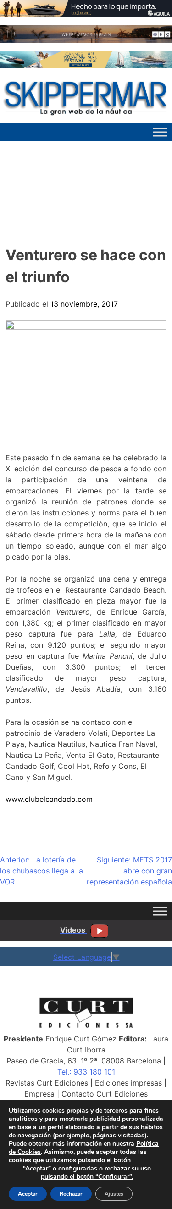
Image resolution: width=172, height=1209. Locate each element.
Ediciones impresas (128, 1082)
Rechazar (71, 1194)
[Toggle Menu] (160, 132)
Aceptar (28, 1194)
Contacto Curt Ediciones (104, 1093)
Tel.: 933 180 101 (86, 1071)
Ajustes (114, 1194)
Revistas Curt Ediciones (47, 1082)
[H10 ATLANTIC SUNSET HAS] (86, 40)
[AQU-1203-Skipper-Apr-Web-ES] (86, 14)
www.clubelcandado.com (49, 799)
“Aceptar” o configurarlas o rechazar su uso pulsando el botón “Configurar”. (87, 1172)
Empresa (39, 1093)
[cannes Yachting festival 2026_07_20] (86, 65)
